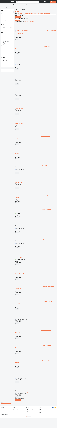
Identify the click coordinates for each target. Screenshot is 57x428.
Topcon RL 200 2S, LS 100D (19, 273)
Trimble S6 (17, 153)
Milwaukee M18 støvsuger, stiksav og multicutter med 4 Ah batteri (26, 392)
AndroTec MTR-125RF (18, 288)
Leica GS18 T (17, 347)
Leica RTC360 (17, 332)
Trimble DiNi (17, 78)
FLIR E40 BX (17, 197)
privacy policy (26, 21)
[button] (16, 39)
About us (2, 409)
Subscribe (17, 20)
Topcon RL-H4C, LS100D (19, 182)
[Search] (16, 1)
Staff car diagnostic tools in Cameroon (6, 403)
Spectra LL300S (17, 318)
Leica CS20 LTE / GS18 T (19, 108)
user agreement (32, 21)
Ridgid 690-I (17, 362)
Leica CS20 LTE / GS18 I (19, 123)
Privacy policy (15, 411)
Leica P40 (16, 93)
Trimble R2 (17, 48)
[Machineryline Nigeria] (5, 1)
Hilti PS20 (16, 241)
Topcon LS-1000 (17, 303)
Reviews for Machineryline (17, 414)
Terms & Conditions (16, 409)
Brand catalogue (15, 415)
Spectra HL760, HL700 (19, 33)
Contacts (2, 412)
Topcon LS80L (17, 211)
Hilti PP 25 (17, 226)
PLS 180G (16, 138)
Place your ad (18, 17)
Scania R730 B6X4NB (18, 257)
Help (1, 411)
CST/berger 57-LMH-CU (19, 167)
